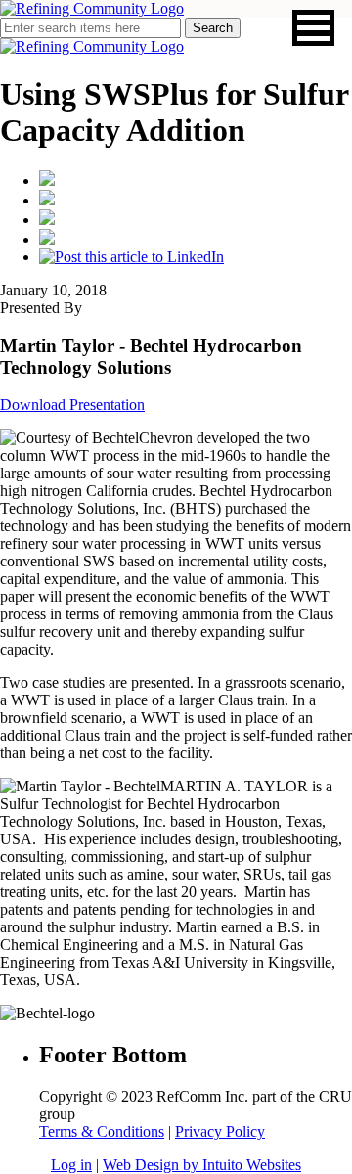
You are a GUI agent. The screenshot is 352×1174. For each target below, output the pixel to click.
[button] (313, 28)
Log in (71, 1164)
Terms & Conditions (101, 1131)
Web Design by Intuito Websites (202, 1164)
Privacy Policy (220, 1131)
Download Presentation (72, 404)
